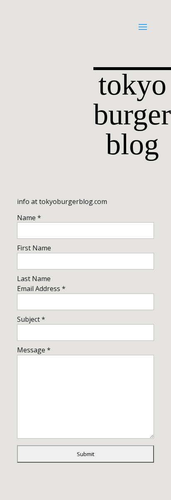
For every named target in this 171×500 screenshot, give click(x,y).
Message (34, 349)
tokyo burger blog (132, 113)
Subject (31, 319)
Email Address (41, 288)
